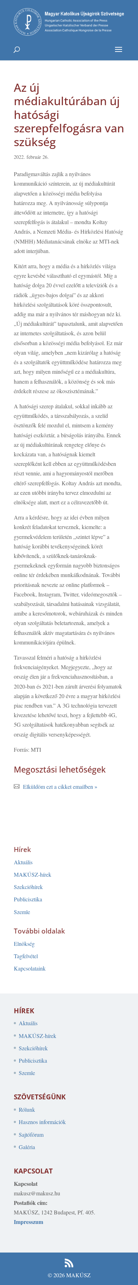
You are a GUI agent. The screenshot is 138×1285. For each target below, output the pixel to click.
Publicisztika (28, 899)
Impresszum (28, 1222)
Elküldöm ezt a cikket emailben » (60, 786)
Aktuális (23, 862)
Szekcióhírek (28, 886)
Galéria (27, 1147)
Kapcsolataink (30, 968)
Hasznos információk (42, 1121)
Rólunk (27, 1109)
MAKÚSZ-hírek (32, 874)
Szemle (22, 911)
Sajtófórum (31, 1134)
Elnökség (24, 943)
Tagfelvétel (26, 956)
